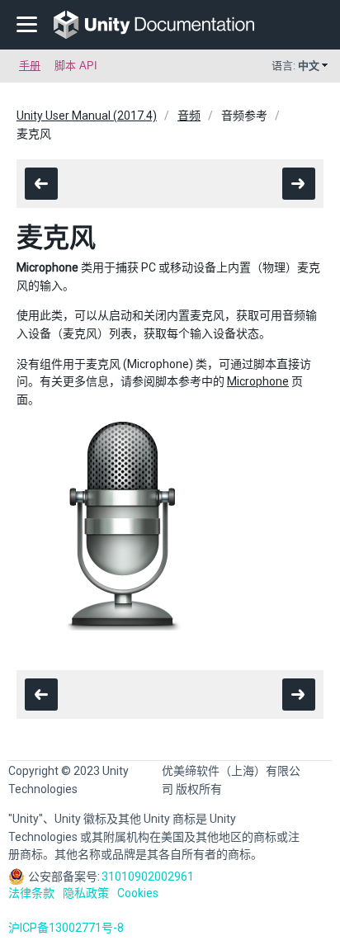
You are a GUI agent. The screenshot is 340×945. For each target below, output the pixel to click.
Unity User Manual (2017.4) (87, 115)
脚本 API (75, 65)
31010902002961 (148, 876)
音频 (189, 115)
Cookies (137, 893)
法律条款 (31, 893)
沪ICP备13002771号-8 (66, 927)
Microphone (258, 381)
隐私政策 (86, 893)
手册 (29, 65)
